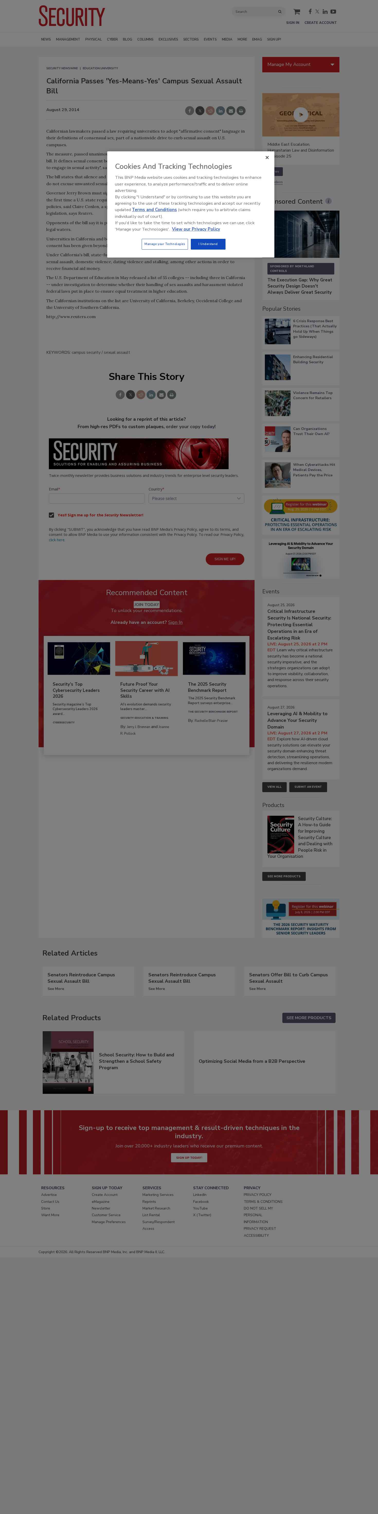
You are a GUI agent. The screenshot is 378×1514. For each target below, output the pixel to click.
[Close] (267, 157)
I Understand (208, 244)
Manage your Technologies (165, 244)
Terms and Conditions (154, 210)
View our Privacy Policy (196, 229)
